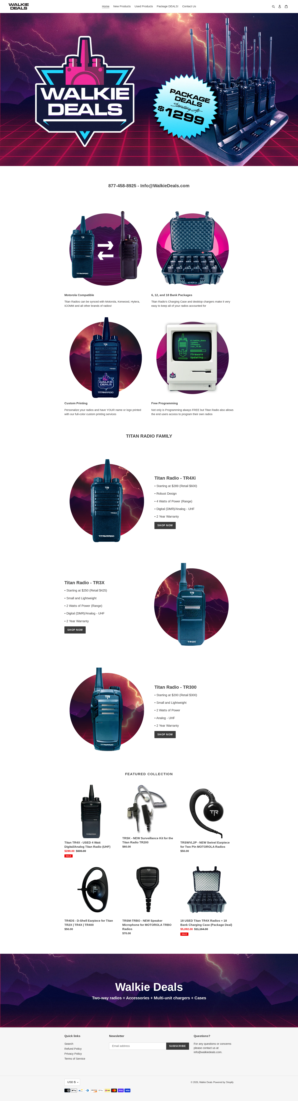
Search (68, 1043)
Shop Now (165, 525)
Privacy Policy (73, 1053)
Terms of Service (74, 1058)
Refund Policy (73, 1048)
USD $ (71, 1082)
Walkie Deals (205, 1082)
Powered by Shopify (223, 1082)
